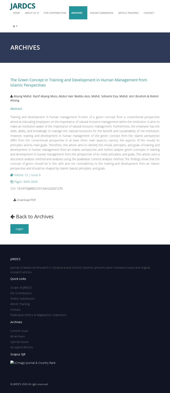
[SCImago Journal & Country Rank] (33, 363)
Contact (149, 12)
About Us (31, 12)
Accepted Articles (21, 347)
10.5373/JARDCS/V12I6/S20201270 (40, 188)
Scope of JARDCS (21, 287)
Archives (77, 12)
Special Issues (19, 342)
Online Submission (101, 12)
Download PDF (26, 200)
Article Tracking (128, 12)
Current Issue (19, 331)
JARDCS (22, 4)
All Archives (17, 336)
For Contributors (55, 12)
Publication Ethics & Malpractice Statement (38, 315)
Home (16, 12)
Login (19, 229)
